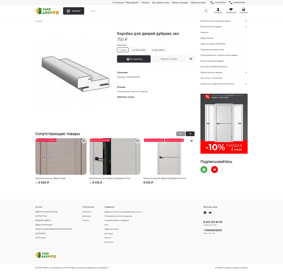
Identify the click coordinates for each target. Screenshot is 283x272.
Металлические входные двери (215, 21)
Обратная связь (198, 2)
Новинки (204, 32)
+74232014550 (220, 2)
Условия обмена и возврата (117, 220)
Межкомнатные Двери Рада (50, 178)
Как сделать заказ (160, 2)
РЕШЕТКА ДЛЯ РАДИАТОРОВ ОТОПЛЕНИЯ (53, 229)
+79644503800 (239, 2)
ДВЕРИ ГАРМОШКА (43, 225)
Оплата (85, 220)
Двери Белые (206, 38)
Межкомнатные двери (211, 26)
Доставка (86, 216)
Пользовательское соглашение (118, 216)
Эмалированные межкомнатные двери (219, 55)
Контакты (86, 212)
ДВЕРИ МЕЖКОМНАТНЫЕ (46, 212)
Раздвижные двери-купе (212, 49)
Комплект (121, 45)
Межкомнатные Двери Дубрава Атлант (110, 178)
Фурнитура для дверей (211, 72)
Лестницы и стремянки (211, 78)
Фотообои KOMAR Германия (213, 66)
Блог (107, 225)
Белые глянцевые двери (212, 61)
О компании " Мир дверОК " (125, 2)
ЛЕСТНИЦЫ (40, 238)
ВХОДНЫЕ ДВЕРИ (43, 220)
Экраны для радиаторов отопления (217, 84)
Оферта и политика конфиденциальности (123, 212)
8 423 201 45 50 (212, 222)
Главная (38, 21)
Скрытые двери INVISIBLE (212, 43)
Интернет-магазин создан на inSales (231, 268)
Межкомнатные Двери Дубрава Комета (164, 178)
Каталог (145, 2)
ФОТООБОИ (40, 233)
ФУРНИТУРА (41, 216)
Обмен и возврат (180, 2)
